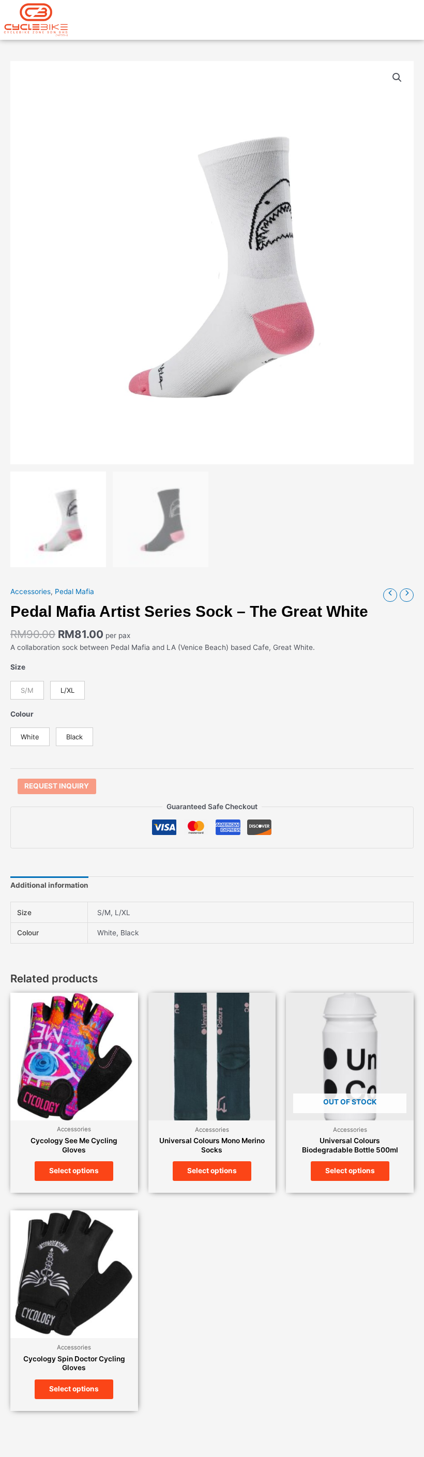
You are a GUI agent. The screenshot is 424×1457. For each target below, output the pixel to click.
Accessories (30, 591)
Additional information (49, 885)
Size (17, 667)
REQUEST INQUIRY (56, 786)
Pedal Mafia (74, 591)
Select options (74, 1170)
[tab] (49, 885)
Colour (22, 714)
